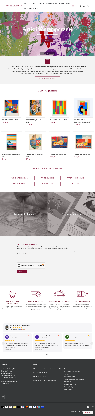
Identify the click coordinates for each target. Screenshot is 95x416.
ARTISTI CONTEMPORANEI (76, 178)
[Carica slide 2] (47, 54)
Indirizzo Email (22, 254)
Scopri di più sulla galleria (47, 78)
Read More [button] (8, 349)
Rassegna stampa (69, 376)
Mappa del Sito (68, 389)
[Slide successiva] (53, 54)
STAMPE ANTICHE (19, 184)
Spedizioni (67, 381)
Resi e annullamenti (70, 384)
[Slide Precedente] (42, 54)
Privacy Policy (68, 387)
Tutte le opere (47, 40)
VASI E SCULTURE (47, 184)
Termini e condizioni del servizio (74, 379)
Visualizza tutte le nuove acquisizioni (47, 168)
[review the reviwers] (29, 336)
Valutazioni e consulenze (71, 369)
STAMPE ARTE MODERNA (19, 178)
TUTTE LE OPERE (75, 184)
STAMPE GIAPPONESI (47, 178)
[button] (88, 412)
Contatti (66, 374)
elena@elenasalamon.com (9, 381)
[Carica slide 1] (45, 54)
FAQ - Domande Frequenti (72, 371)
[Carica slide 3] (49, 54)
